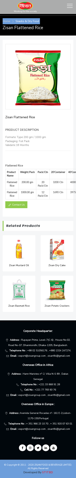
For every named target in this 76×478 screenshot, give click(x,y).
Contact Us (18, 204)
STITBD (47, 472)
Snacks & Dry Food (27, 21)
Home (6, 21)
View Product (19, 253)
